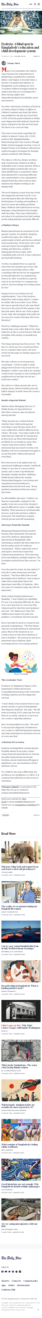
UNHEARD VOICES (20, 56)
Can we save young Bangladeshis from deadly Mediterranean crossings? (19, 947)
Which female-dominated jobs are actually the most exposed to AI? (18, 1105)
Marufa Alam (16, 1070)
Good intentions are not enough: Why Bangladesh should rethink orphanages (20, 1185)
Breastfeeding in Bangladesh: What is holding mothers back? (19, 986)
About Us (5, 1281)
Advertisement (23, 1285)
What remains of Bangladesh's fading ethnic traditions (19, 1145)
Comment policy (30, 1281)
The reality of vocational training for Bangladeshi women (19, 907)
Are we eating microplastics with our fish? (19, 1224)
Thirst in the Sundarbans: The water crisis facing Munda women (19, 1066)
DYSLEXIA (6, 815)
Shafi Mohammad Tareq (9, 1229)
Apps (3, 1285)
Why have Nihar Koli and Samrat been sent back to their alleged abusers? (19, 867)
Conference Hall (8, 1289)
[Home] (10, 4)
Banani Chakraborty (8, 991)
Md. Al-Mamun (6, 1070)
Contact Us (16, 1281)
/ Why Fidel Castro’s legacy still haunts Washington (20, 1026)
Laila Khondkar (6, 1189)
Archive (11, 1285)
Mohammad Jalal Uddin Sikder (12, 951)
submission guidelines (26, 805)
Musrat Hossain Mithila (9, 912)
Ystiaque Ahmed (13, 63)
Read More (8, 833)
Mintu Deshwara (7, 1150)
